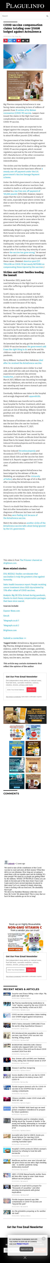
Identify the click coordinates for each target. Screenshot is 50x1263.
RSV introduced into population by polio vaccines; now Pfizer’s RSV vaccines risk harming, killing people (27, 1035)
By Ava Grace (25, 1029)
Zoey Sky (18, 36)
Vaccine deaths (31, 655)
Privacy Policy (23, 1244)
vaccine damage (16, 655)
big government (37, 643)
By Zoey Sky (24, 1019)
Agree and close (26, 1249)
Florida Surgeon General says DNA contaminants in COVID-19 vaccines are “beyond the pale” (27, 1202)
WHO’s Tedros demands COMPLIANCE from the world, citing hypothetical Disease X (28, 1025)
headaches (8, 377)
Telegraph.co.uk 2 (11, 625)
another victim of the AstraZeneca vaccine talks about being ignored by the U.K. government (24, 526)
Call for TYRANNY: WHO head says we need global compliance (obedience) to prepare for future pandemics (28, 1110)
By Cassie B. (24, 1114)
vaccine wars (15, 657)
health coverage (27, 649)
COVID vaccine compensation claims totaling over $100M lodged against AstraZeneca (29, 1015)
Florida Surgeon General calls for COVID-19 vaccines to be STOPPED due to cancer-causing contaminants (29, 1089)
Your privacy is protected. (13, 696)
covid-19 (15, 649)
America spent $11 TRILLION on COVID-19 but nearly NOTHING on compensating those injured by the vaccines (23, 264)
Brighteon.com (10, 630)
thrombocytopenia (27, 451)
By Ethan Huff (25, 1040)
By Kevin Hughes (25, 1103)
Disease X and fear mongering (23, 1068)
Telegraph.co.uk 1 (11, 620)
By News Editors (26, 998)
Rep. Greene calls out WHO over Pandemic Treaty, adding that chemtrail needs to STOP (29, 1060)
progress (28, 652)
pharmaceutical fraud (13, 652)
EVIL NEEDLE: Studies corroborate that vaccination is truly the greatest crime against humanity (24, 577)
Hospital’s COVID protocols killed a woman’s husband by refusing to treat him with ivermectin (29, 1151)
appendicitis (34, 396)
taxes (5, 655)
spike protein (39, 652)
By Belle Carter (25, 1010)
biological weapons (23, 646)
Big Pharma (8, 646)
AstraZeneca (23, 643)
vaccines (26, 657)
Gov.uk (6, 616)
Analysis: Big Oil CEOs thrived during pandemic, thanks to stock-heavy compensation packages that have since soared (24, 598)
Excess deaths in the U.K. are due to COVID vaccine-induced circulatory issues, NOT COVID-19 (28, 1077)
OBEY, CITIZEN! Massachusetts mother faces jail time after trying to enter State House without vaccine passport (29, 1176)
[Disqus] (25, 827)
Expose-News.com (11, 611)
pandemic (40, 649)
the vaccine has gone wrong (22, 252)
